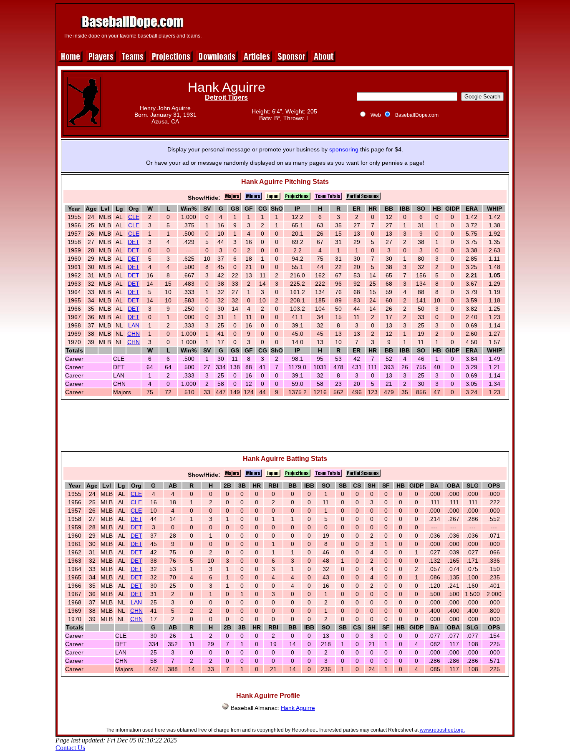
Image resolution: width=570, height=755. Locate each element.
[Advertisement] (359, 26)
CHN (133, 333)
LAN (133, 325)
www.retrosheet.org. (442, 730)
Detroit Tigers (226, 97)
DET (133, 242)
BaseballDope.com (417, 115)
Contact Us (70, 747)
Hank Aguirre (298, 708)
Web (376, 115)
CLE (133, 217)
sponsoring (343, 149)
